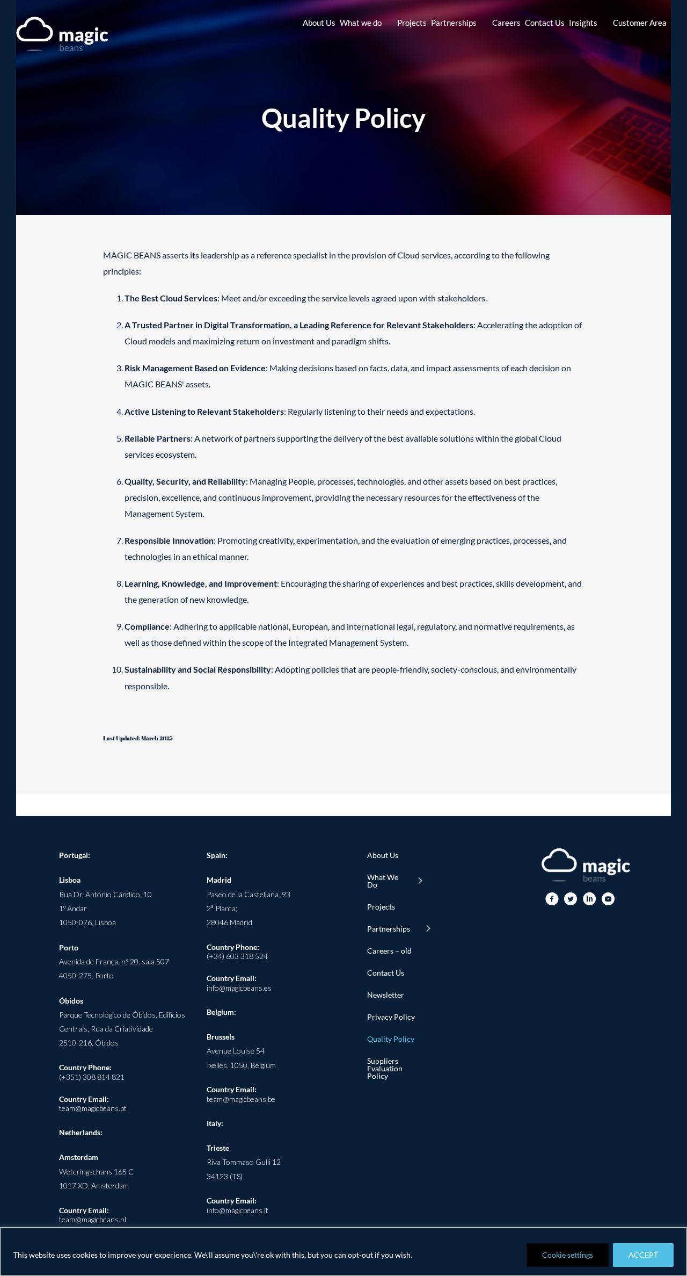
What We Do (382, 881)
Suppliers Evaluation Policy (385, 1068)
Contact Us (385, 972)
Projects (381, 906)
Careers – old (389, 950)
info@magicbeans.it (237, 1210)
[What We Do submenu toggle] (419, 881)
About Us (382, 855)
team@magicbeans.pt (93, 1108)
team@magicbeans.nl (92, 1219)
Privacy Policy (391, 1016)
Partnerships (388, 928)
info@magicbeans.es (239, 987)
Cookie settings (567, 1254)
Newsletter (385, 994)
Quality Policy (390, 1038)
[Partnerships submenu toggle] (427, 929)
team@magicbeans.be (241, 1099)
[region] (343, 1251)
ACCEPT (643, 1254)
